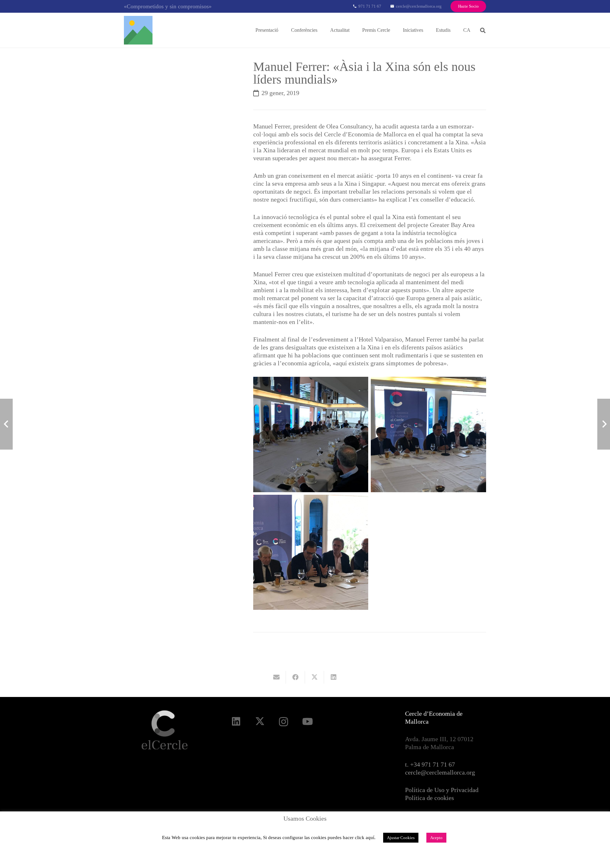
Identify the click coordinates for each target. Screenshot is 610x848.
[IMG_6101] (311, 552)
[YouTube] (307, 722)
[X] (260, 722)
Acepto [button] (436, 837)
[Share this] (295, 677)
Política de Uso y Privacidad (441, 789)
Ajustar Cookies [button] (401, 837)
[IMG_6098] (428, 434)
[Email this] (276, 677)
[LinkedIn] (236, 722)
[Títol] (138, 30)
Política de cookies (429, 797)
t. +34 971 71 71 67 (430, 764)
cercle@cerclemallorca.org (440, 772)
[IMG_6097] (311, 434)
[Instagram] (283, 722)
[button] (283, 30)
